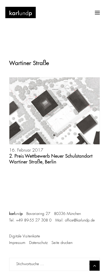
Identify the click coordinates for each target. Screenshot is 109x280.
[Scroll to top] (94, 265)
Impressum (17, 243)
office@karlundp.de (80, 220)
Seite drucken (61, 243)
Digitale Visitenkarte (24, 236)
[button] (97, 12)
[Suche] (54, 264)
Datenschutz (38, 243)
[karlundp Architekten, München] (20, 12)
